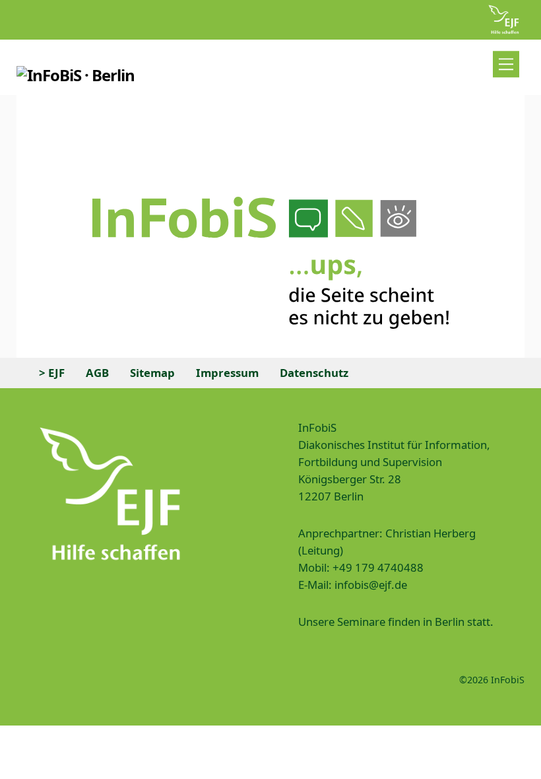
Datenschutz (314, 372)
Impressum (227, 372)
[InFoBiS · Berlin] (75, 75)
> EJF (52, 372)
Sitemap (152, 372)
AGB (97, 372)
